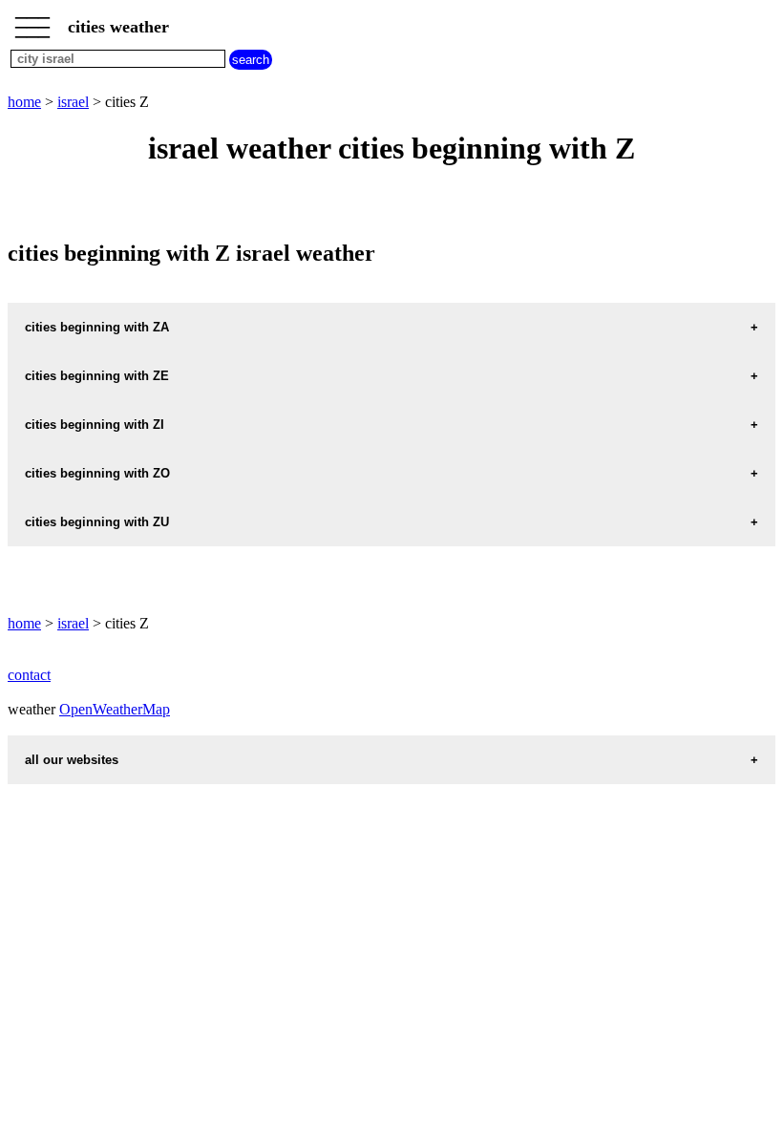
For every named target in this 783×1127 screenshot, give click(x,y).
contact (29, 675)
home (24, 102)
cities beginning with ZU (97, 522)
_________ (32, 21)
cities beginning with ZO (97, 473)
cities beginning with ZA (97, 327)
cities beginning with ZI (94, 424)
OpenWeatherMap (114, 709)
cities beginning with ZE (97, 376)
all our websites (71, 760)
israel (73, 102)
